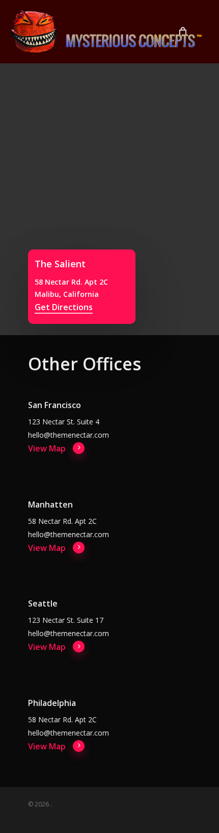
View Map (47, 448)
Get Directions (64, 307)
